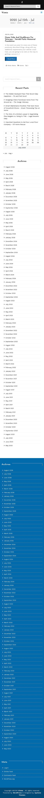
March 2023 (10, 319)
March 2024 (10, 275)
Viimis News (11, 65)
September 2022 (12, 341)
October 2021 (10, 382)
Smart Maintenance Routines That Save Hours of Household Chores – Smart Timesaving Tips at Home (22, 108)
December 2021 (11, 375)
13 (6, 140)
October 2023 (10, 293)
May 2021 (9, 401)
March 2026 (10, 185)
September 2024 (12, 252)
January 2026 (10, 193)
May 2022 (9, 356)
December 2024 (11, 241)
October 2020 (11, 427)
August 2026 (10, 167)
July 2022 (9, 349)
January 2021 (10, 416)
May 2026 (9, 178)
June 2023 (9, 308)
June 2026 (9, 174)
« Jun (5, 153)
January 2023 (10, 327)
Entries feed (8, 771)
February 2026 (11, 189)
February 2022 (11, 367)
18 (32, 140)
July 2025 (9, 215)
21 (11, 142)
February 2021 (10, 412)
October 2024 (10, 248)
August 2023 (10, 300)
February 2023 (11, 323)
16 (22, 140)
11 (32, 138)
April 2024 (9, 271)
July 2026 (9, 171)
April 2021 (9, 404)
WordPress (17, 793)
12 (38, 138)
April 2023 (9, 315)
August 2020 (10, 434)
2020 (19, 23)
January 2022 (10, 371)
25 (33, 142)
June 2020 (9, 442)
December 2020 (11, 419)
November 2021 (11, 379)
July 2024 (9, 260)
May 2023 (9, 312)
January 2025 (10, 237)
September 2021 (11, 386)
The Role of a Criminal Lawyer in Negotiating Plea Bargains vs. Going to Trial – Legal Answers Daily (21, 116)
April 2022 (9, 360)
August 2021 (10, 390)
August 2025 (10, 211)
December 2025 (11, 196)
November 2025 (11, 200)
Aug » (10, 153)
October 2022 (10, 338)
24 (27, 142)
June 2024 (9, 263)
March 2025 (10, 230)
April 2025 (9, 226)
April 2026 (9, 182)
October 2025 (10, 204)
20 (6, 142)
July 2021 (9, 393)
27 (6, 145)
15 (17, 140)
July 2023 (9, 304)
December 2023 (11, 286)
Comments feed (10, 775)
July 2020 (9, 438)
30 (22, 145)
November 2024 (11, 245)
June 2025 (9, 219)
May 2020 (9, 445)
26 (38, 142)
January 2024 (10, 282)
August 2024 (10, 256)
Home (12, 23)
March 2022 (10, 364)
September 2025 (12, 208)
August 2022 (10, 345)
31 (27, 145)
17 (27, 140)
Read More (11, 59)
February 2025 (11, 234)
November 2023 (11, 289)
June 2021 (9, 397)
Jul (25, 23)
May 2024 (9, 267)
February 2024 (11, 278)
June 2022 (9, 352)
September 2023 (12, 297)
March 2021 (10, 408)
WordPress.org (9, 779)
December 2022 (11, 330)
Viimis (21, 790)
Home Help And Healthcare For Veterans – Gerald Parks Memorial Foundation (20, 39)
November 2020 (11, 423)
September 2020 (12, 431)
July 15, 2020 (9, 34)
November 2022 (11, 334)
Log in (6, 768)
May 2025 (9, 223)
